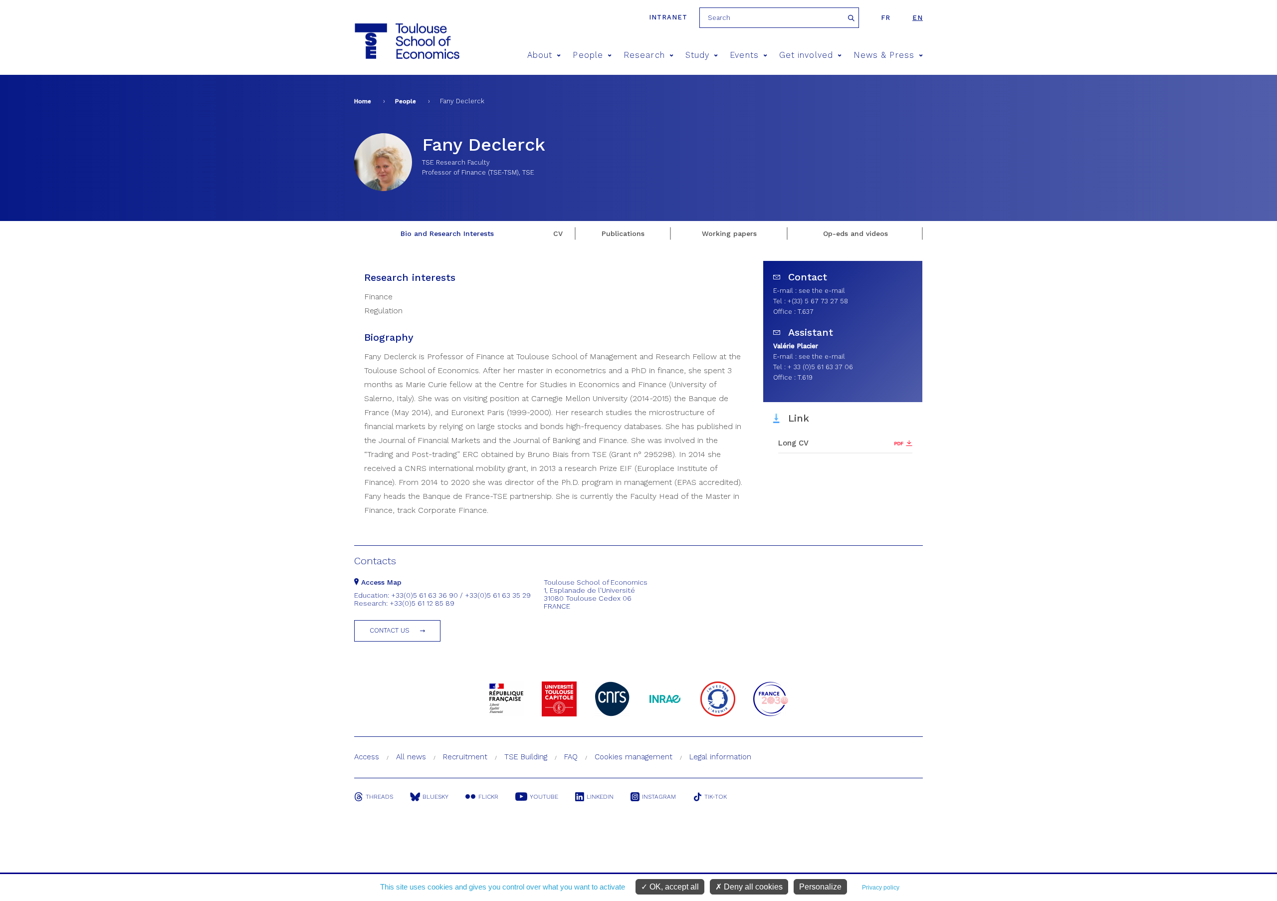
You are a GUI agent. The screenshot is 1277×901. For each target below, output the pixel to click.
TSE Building (525, 756)
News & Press (883, 55)
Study (697, 55)
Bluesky (435, 796)
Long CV (793, 443)
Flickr (488, 796)
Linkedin (600, 796)
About (539, 55)
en (917, 17)
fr (885, 17)
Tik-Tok (715, 796)
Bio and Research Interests (447, 233)
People (588, 55)
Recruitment (465, 756)
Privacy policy (880, 887)
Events (744, 55)
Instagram (659, 796)
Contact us (390, 630)
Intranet (668, 17)
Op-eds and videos (855, 233)
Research (644, 55)
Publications (623, 233)
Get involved (806, 55)
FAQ (571, 756)
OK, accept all (673, 887)
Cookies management (633, 756)
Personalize (820, 887)
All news (411, 756)
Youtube (544, 796)
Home (362, 101)
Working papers (729, 233)
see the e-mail (822, 290)
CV (558, 233)
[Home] (406, 41)
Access (366, 756)
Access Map (380, 582)
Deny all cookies (752, 887)
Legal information (720, 756)
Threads (379, 796)
